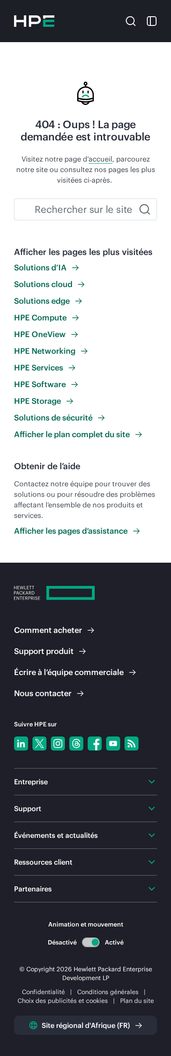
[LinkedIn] (21, 743)
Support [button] (27, 808)
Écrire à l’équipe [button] (69, 672)
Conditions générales (108, 992)
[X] (39, 743)
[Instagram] (58, 743)
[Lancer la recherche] (144, 209)
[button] (130, 20)
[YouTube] (113, 743)
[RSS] (132, 743)
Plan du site (137, 1001)
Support (44, 651)
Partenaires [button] (33, 888)
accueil (100, 158)
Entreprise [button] (31, 781)
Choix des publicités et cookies (63, 1001)
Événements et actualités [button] (56, 835)
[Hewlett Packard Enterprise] (34, 21)
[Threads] (76, 743)
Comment (48, 630)
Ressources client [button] (43, 862)
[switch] (90, 942)
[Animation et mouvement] (91, 942)
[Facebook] (95, 743)
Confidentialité (43, 992)
